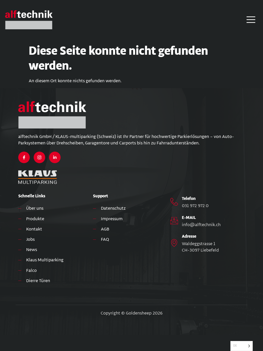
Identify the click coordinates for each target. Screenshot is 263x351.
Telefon (189, 199)
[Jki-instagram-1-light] (39, 157)
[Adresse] (174, 243)
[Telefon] (174, 202)
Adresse (189, 236)
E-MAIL (189, 218)
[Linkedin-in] (55, 157)
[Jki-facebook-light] (24, 157)
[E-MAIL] (174, 221)
